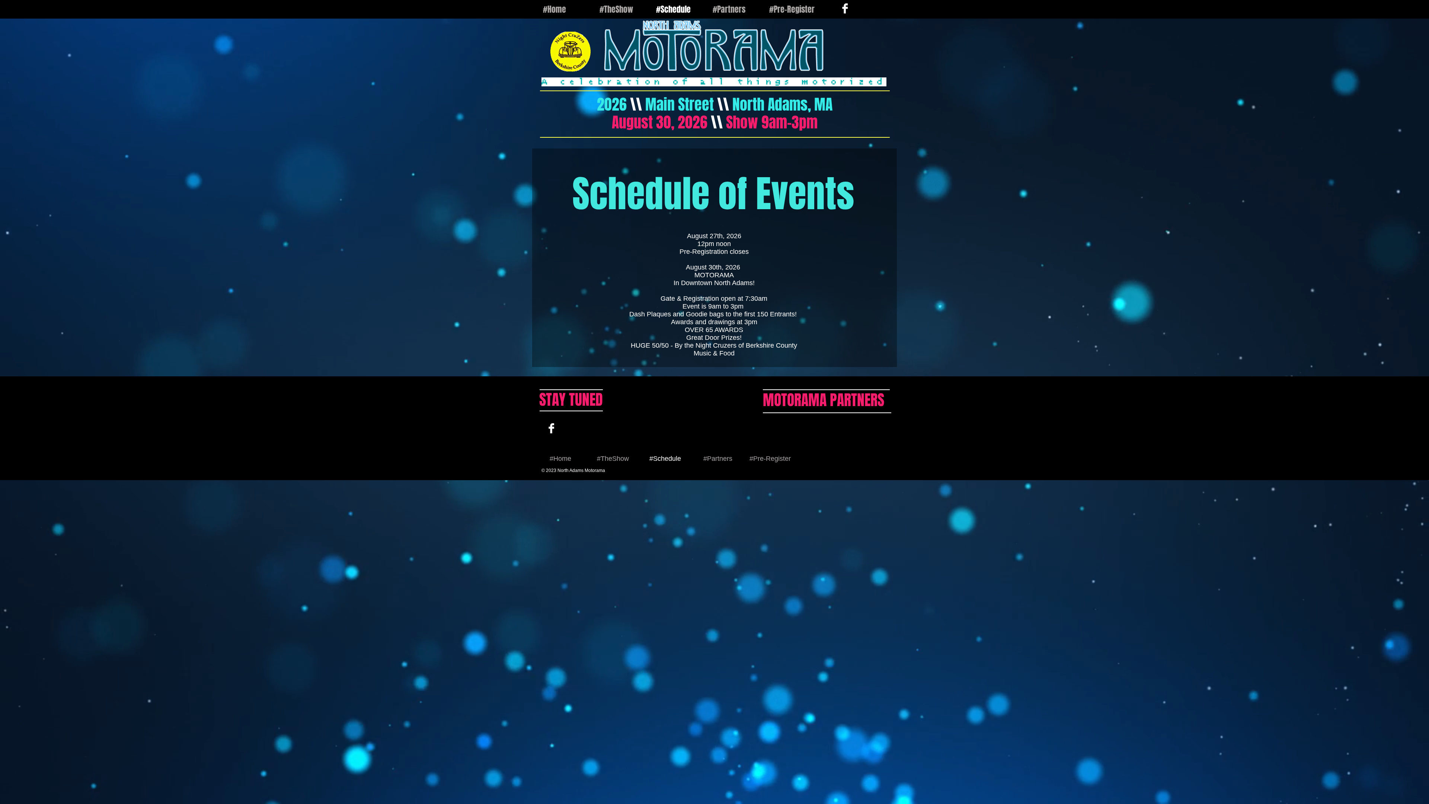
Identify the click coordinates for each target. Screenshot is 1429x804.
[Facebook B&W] (551, 428)
